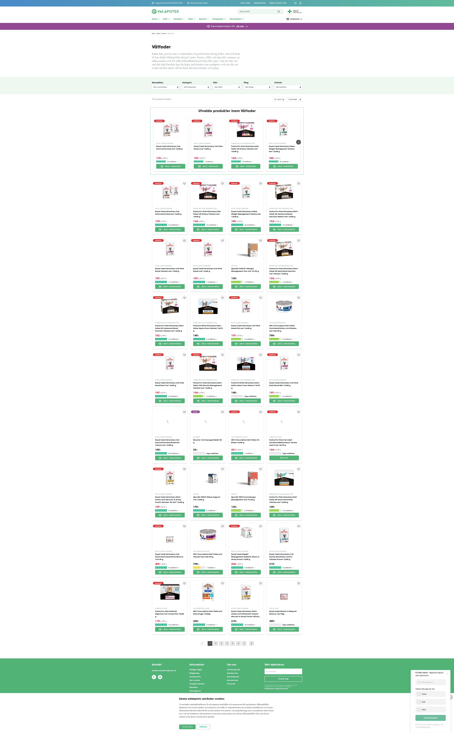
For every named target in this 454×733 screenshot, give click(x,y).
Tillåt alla (187, 727)
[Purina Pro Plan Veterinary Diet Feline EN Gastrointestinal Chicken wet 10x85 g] (284, 493)
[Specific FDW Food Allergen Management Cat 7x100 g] (246, 493)
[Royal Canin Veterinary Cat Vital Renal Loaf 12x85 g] (208, 130)
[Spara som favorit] (184, 183)
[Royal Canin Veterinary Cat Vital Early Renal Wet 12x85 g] (284, 379)
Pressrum (231, 684)
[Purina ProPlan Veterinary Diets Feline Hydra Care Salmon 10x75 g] (246, 379)
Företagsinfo (195, 691)
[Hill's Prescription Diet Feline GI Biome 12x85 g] (246, 436)
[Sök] (279, 11)
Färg (246, 83)
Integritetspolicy (197, 684)
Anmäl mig (283, 679)
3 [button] (221, 643)
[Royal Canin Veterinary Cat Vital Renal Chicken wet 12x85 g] (170, 264)
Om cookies (194, 680)
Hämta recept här (277, 3)
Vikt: (215, 83)
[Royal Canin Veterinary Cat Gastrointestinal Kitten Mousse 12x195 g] (170, 550)
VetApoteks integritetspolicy (276, 688)
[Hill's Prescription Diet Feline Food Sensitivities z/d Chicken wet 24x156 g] (284, 322)
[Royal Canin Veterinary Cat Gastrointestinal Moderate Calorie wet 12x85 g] (170, 436)
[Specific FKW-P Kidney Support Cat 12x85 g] (208, 493)
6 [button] (238, 643)
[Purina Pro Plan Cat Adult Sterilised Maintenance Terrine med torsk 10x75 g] (284, 436)
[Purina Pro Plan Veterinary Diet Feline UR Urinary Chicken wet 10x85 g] (245, 130)
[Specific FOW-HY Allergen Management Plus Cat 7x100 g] (246, 264)
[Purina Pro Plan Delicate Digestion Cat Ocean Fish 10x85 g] (170, 607)
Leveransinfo (195, 677)
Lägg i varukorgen (172, 229)
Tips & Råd (245, 3)
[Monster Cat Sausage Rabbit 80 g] (208, 436)
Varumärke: (157, 83)
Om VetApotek (233, 670)
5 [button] (232, 643)
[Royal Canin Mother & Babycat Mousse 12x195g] (284, 607)
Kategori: (187, 83)
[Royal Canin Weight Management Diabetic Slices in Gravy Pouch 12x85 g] (246, 550)
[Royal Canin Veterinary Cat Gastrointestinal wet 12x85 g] (170, 130)
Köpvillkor (193, 687)
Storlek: (278, 83)
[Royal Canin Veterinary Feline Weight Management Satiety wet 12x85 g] (283, 130)
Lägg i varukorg (173, 166)
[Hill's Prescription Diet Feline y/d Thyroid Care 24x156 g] (208, 550)
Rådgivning (194, 673)
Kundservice (260, 3)
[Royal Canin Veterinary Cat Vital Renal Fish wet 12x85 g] (246, 322)
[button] (251, 643)
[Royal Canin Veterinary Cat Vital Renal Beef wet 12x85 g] (170, 379)
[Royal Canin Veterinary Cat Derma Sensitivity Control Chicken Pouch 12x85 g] (284, 550)
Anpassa (203, 727)
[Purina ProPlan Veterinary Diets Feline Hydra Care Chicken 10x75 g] (208, 322)
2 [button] (215, 643)
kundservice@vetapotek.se (164, 671)
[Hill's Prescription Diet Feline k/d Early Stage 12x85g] (208, 607)
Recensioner (232, 680)
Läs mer (240, 26)
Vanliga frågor (195, 670)
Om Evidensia (233, 677)
